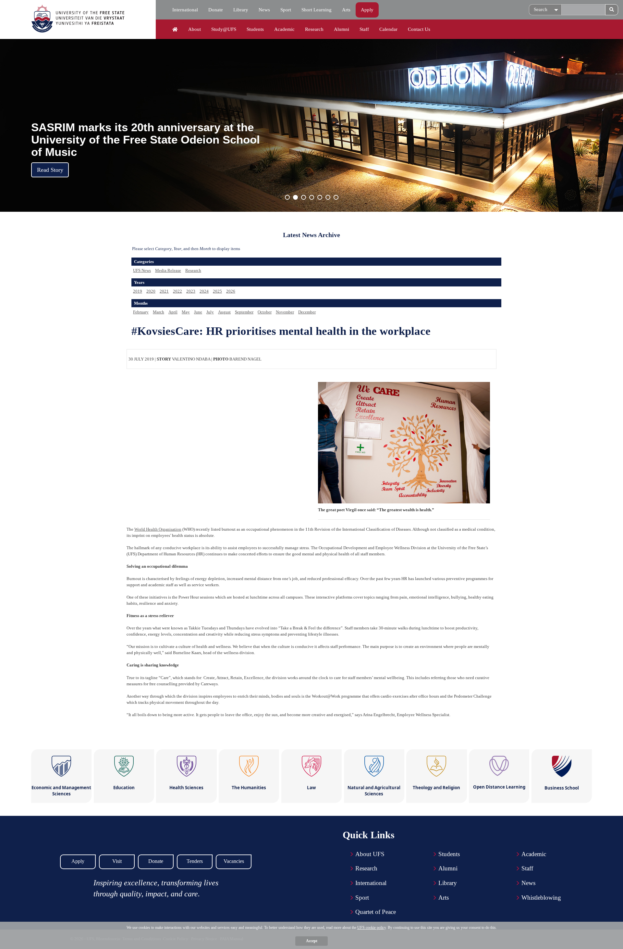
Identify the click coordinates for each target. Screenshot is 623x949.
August (224, 312)
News (264, 9)
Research (314, 29)
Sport (285, 9)
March (158, 312)
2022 (177, 291)
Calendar (388, 29)
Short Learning (316, 9)
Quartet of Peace (375, 911)
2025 (217, 291)
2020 (150, 291)
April (172, 312)
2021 (164, 291)
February (141, 312)
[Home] (175, 29)
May (186, 312)
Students (255, 29)
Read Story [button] (50, 170)
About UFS (370, 854)
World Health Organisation (157, 529)
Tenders (195, 861)
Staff (364, 29)
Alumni (341, 29)
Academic (284, 29)
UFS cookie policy (371, 927)
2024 (204, 291)
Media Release (168, 270)
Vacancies (234, 861)
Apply (367, 9)
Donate (215, 9)
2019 (137, 291)
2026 (230, 291)
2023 (190, 291)
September (244, 312)
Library (240, 9)
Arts (346, 9)
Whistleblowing (541, 897)
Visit (117, 861)
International (185, 9)
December (307, 312)
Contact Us (419, 29)
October (265, 312)
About (194, 29)
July (210, 312)
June (198, 312)
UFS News (142, 270)
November (285, 312)
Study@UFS (223, 29)
